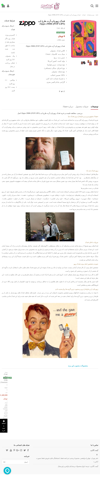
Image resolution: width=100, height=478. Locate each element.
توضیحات (94, 107)
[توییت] (62, 91)
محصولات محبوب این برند (78, 366)
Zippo (6, 387)
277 (6, 392)
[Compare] (7, 379)
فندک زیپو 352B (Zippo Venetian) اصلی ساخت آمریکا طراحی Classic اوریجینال (5, 410)
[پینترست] (59, 91)
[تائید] (4, 462)
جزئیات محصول (82, 107)
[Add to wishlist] (10, 379)
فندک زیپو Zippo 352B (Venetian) (3, 378)
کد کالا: (62, 28)
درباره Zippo (68, 107)
